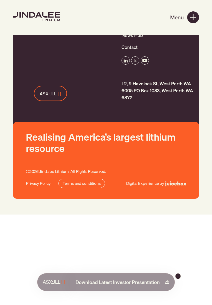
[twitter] (135, 60)
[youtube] (145, 60)
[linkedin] (126, 60)
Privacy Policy (38, 183)
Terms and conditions (82, 183)
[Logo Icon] (38, 16)
